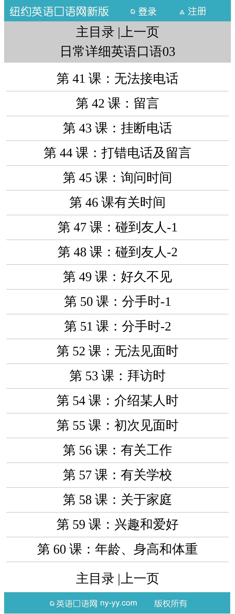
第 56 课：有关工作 (117, 450)
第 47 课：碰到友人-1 (118, 227)
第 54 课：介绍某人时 (117, 400)
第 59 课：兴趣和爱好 (117, 524)
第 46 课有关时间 (117, 202)
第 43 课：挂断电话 (117, 128)
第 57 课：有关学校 (117, 475)
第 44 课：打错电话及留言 (117, 153)
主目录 (95, 32)
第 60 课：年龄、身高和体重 (117, 549)
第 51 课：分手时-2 (117, 326)
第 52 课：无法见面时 (117, 351)
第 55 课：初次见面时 (117, 425)
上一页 (140, 32)
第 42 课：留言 (117, 103)
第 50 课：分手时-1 (117, 301)
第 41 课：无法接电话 (117, 78)
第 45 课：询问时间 (117, 177)
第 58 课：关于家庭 (117, 499)
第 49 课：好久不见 (117, 276)
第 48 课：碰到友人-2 (118, 252)
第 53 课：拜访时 (117, 376)
